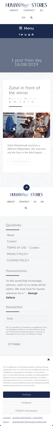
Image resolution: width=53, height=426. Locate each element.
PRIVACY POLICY (17, 254)
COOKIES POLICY (18, 260)
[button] (48, 359)
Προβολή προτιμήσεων (26, 411)
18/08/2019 (32, 99)
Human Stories (17, 99)
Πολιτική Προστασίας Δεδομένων (22, 332)
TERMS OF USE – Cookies (23, 247)
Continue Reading (19, 161)
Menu (28, 28)
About (10, 235)
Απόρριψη (27, 403)
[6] (26, 125)
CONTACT (29, 10)
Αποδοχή (26, 395)
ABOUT (14, 10)
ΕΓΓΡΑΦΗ (14, 344)
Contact (12, 241)
